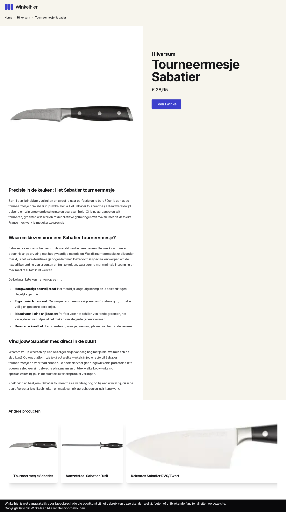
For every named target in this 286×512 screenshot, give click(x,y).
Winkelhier (27, 7)
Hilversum (23, 17)
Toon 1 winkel (166, 104)
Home (8, 17)
